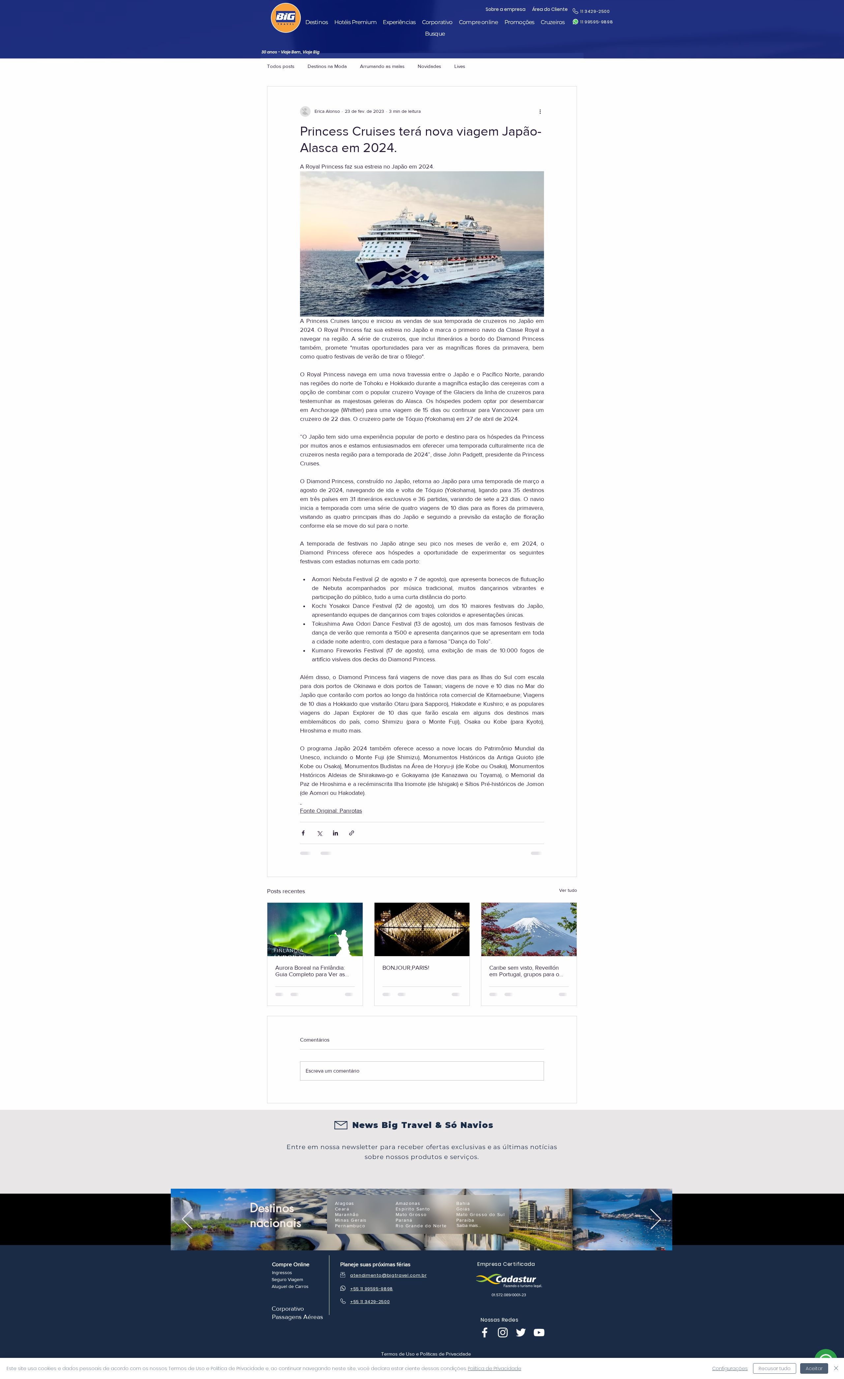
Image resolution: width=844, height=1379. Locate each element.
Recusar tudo (775, 1368)
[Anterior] (187, 1219)
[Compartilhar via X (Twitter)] (319, 833)
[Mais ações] (540, 111)
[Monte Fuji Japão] (529, 929)
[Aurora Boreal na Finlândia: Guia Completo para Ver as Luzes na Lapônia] (315, 929)
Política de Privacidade (494, 1368)
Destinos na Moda (327, 66)
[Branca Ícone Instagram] (502, 1332)
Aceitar (814, 1368)
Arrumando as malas (382, 66)
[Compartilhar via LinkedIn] (335, 833)
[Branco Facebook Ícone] (484, 1332)
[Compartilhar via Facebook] (303, 833)
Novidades (429, 66)
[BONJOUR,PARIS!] (422, 929)
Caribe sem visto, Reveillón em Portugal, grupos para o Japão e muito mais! (524, 971)
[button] (316, 22)
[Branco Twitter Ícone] (521, 1332)
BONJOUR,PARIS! (405, 967)
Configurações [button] (730, 1368)
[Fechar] (836, 1368)
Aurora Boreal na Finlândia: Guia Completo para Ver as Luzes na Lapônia (310, 971)
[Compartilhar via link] (351, 833)
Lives (459, 66)
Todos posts (280, 66)
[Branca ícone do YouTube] (539, 1332)
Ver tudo (568, 890)
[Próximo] (655, 1219)
